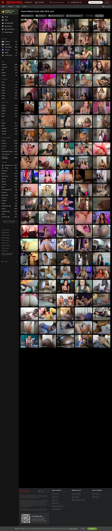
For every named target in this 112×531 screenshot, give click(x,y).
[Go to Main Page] (14, 2)
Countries (40, 15)
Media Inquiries (5, 237)
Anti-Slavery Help (56, 509)
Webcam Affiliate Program (78, 500)
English (42, 491)
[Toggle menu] (3, 2)
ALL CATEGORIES (10, 221)
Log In (107, 2)
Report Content (5, 235)
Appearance (27, 15)
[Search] (68, 2)
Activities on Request (74, 15)
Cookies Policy (55, 503)
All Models (4, 250)
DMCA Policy (55, 500)
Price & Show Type (56, 15)
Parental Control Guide (57, 506)
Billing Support (5, 232)
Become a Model (6, 245)
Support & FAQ (5, 229)
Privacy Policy (5, 240)
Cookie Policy (73, 528)
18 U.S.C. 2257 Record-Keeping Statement (7, 254)
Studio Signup (5, 248)
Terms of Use (5, 243)
